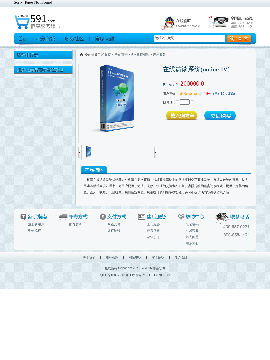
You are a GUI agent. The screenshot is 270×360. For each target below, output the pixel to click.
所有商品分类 (123, 55)
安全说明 (158, 257)
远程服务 (153, 230)
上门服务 (153, 224)
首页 (108, 55)
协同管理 (143, 55)
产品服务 (159, 55)
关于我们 (89, 257)
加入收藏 (181, 257)
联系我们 (192, 243)
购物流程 (34, 230)
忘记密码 (192, 224)
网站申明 (135, 257)
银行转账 (114, 230)
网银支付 (114, 224)
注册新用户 (36, 224)
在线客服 (192, 230)
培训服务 (153, 237)
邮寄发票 (75, 224)
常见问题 (192, 237)
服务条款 (112, 257)
